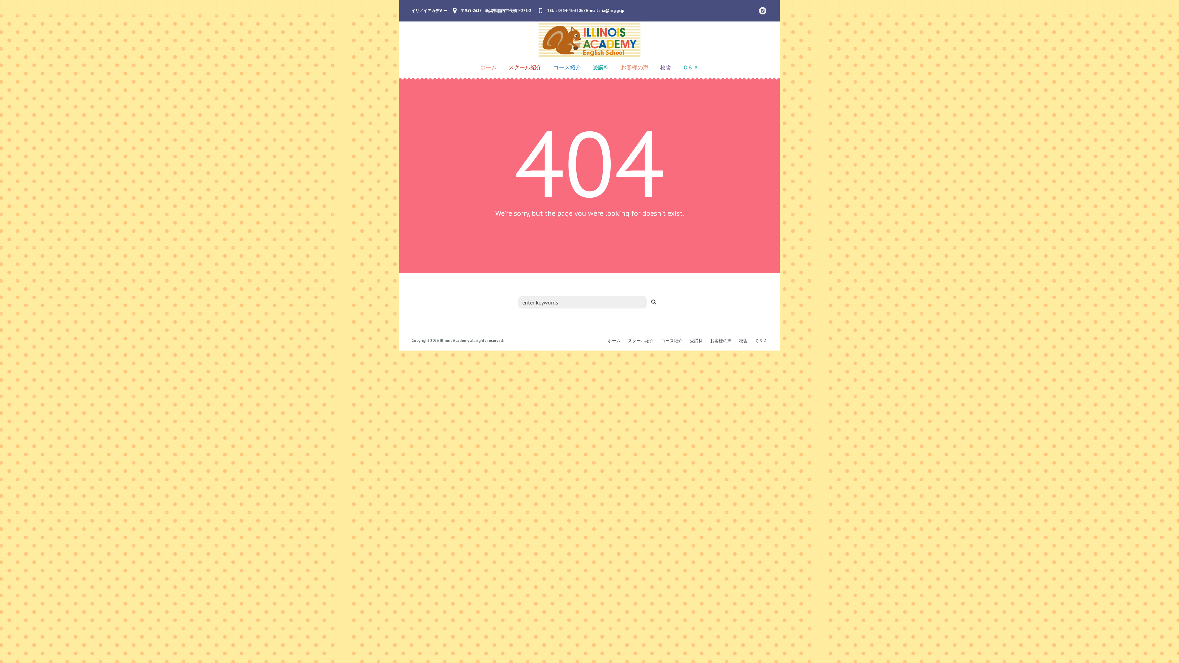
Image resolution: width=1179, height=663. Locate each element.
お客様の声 (721, 340)
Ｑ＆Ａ (761, 340)
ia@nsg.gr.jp (613, 10)
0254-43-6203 (570, 10)
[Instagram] (762, 10)
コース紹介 (672, 340)
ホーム (614, 340)
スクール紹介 (641, 340)
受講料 (696, 340)
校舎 (743, 340)
